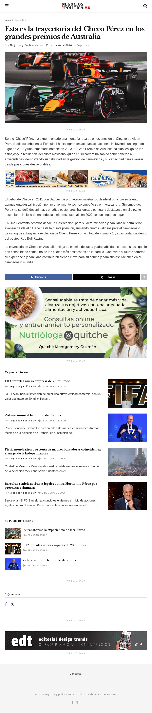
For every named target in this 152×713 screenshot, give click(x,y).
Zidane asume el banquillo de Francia (33, 415)
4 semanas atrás (36, 535)
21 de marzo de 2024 (59, 45)
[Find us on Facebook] (6, 604)
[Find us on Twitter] (12, 604)
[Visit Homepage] (76, 6)
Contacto (75, 673)
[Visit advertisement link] (76, 179)
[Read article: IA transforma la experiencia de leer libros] (13, 533)
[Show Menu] (7, 6)
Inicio (8, 20)
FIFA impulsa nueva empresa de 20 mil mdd (37, 381)
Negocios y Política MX (24, 45)
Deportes (20, 20)
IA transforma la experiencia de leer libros (54, 530)
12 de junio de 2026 (53, 458)
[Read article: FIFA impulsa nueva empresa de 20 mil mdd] (127, 393)
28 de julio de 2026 (53, 386)
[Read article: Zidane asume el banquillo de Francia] (127, 428)
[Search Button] (145, 6)
